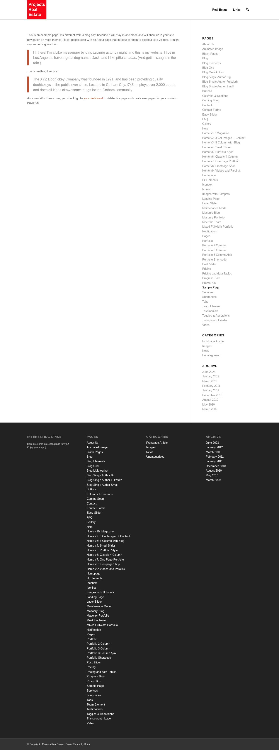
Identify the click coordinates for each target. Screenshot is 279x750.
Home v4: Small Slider (216, 147)
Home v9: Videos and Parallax (221, 170)
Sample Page (210, 287)
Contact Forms (211, 109)
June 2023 (208, 371)
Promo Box (209, 283)
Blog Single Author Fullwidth (220, 81)
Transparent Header (214, 320)
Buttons (207, 91)
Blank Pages (210, 53)
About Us (208, 44)
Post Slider (209, 264)
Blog (205, 58)
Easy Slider (209, 114)
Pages (206, 236)
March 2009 (209, 409)
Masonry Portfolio (213, 217)
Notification (209, 231)
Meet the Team (211, 222)
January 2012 (210, 376)
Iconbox (207, 184)
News (205, 350)
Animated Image (212, 49)
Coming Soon (210, 100)
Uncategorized (211, 355)
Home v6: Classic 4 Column (220, 156)
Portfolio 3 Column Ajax (217, 254)
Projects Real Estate (53, 744)
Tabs (205, 301)
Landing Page (210, 198)
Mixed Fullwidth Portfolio (217, 226)
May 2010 (208, 404)
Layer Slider (209, 203)
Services (207, 292)
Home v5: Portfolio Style (217, 151)
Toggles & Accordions (216, 315)
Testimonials (210, 311)
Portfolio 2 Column (214, 245)
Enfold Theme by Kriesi (78, 744)
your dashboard (93, 98)
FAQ (205, 119)
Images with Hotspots (216, 194)
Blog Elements (211, 63)
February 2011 (211, 385)
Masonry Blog (211, 212)
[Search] (247, 9)
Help (205, 128)
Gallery (206, 123)
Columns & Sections (215, 95)
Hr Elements (210, 180)
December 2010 (212, 395)
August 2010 (210, 399)
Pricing (206, 268)
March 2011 (209, 381)
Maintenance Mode (214, 208)
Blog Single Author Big (216, 77)
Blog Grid (208, 67)
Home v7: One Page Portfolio (220, 161)
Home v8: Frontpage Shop (218, 166)
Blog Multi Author (213, 72)
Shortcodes (209, 296)
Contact (207, 105)
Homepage (209, 175)
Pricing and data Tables (217, 273)
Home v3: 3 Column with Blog (221, 142)
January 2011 (210, 390)
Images (207, 346)
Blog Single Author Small (218, 86)
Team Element (211, 306)
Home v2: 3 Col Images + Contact (223, 138)
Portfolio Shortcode (214, 259)
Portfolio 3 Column (214, 250)
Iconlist (206, 189)
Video (205, 325)
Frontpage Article (213, 341)
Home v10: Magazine (215, 133)
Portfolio (207, 240)
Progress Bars (211, 278)
